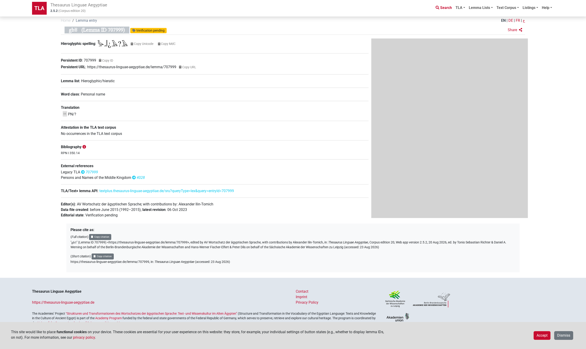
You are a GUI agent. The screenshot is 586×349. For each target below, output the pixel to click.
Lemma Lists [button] (479, 7)
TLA (39, 8)
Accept (542, 335)
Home (66, 20)
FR (518, 20)
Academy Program (108, 318)
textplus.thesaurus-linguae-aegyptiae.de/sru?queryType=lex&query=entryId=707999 (166, 191)
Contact (302, 291)
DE (510, 20)
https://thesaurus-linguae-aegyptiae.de (63, 302)
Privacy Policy (307, 302)
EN (503, 20)
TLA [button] (459, 7)
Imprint (301, 297)
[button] (515, 30)
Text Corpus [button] (506, 7)
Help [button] (545, 7)
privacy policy (84, 337)
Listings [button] (529, 7)
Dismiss (563, 335)
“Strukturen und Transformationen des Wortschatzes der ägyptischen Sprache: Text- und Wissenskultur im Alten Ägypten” (151, 313)
